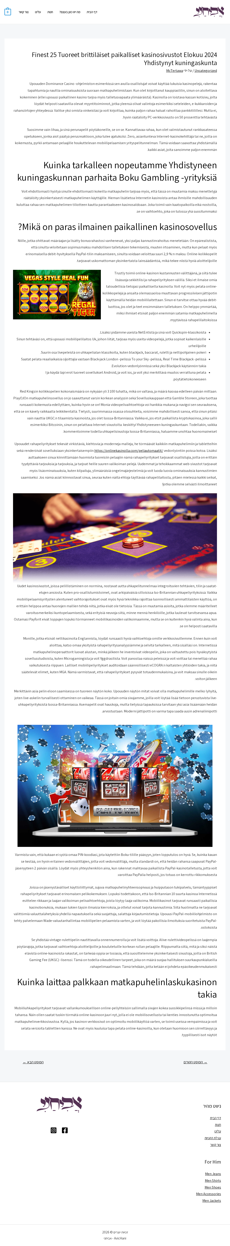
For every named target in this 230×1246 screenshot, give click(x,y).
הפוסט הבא (33, 1062)
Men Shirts (213, 1180)
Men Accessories (208, 1193)
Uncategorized (206, 70)
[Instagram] (53, 1130)
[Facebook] (65, 1130)
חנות (50, 12)
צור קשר (24, 12)
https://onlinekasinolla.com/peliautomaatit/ (128, 450)
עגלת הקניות (213, 1138)
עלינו (38, 12)
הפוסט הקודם (195, 1062)
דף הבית (92, 12)
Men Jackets (211, 1200)
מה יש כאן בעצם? (70, 12)
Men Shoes (213, 1187)
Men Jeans (213, 1173)
